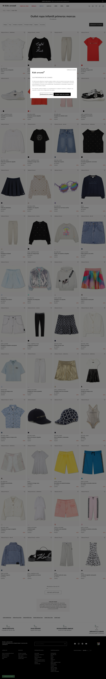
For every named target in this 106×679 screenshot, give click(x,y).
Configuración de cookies (46, 94)
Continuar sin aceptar (71, 69)
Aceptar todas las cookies (62, 94)
